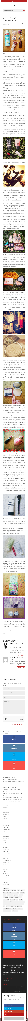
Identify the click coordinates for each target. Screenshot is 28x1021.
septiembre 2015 (6, 836)
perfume (21, 904)
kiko (20, 897)
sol (15, 906)
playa (7, 906)
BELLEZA (20, 23)
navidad (22, 901)
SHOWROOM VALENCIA (15, 802)
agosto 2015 (6, 838)
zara (17, 910)
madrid (20, 899)
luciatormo (7, 23)
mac (17, 899)
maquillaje (10, 901)
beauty (18, 890)
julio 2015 (5, 840)
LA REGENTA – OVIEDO (8, 775)
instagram (11, 897)
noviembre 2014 (6, 856)
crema (4, 895)
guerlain (16, 895)
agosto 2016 (6, 814)
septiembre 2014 (6, 860)
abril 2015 (5, 845)
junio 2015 (5, 842)
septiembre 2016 (6, 812)
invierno (16, 897)
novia (4, 904)
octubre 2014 (6, 858)
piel (4, 906)
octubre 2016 (6, 810)
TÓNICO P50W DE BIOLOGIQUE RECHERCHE (13, 781)
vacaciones (20, 908)
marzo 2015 (5, 847)
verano (9, 910)
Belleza (22, 890)
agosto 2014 (6, 862)
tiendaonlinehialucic (7, 908)
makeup (5, 901)
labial (4, 899)
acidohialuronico (6, 890)
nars (18, 901)
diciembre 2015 (6, 829)
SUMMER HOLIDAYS (7, 784)
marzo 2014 (5, 873)
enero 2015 (5, 851)
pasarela (17, 904)
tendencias (19, 906)
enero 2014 (5, 878)
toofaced (15, 908)
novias (8, 904)
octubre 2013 (6, 884)
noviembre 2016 (6, 807)
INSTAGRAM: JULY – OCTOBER (10, 777)
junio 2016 (5, 818)
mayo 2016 (5, 821)
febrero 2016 (6, 825)
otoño (12, 904)
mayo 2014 (5, 869)
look (8, 899)
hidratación (5, 897)
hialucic (20, 895)
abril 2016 (5, 823)
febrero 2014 (6, 875)
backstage (14, 890)
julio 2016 (5, 816)
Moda (15, 901)
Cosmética (22, 892)
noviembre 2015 (6, 832)
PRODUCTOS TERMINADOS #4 (10, 779)
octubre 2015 (6, 834)
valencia (5, 910)
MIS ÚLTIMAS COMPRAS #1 (16, 797)
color (18, 892)
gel (12, 895)
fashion (8, 895)
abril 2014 (5, 871)
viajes (13, 910)
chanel (14, 892)
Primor (21, 359)
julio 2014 (5, 864)
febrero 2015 (6, 849)
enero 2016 (5, 827)
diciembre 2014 (6, 853)
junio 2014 (5, 867)
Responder (21, 655)
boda (4, 892)
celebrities (9, 892)
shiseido (11, 906)
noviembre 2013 (6, 882)
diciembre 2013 (6, 880)
